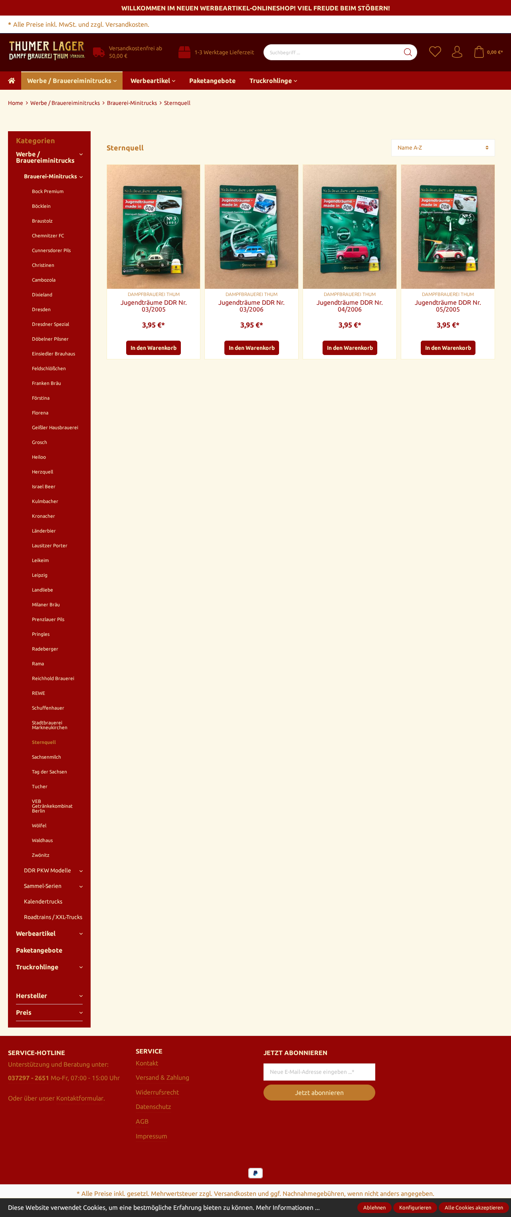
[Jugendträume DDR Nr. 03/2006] (251, 227)
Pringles (41, 634)
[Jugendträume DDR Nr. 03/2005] (153, 227)
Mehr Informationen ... (288, 1207)
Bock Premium (47, 191)
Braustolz (42, 220)
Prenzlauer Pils (48, 619)
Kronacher (43, 516)
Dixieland (42, 294)
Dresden (41, 309)
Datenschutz (153, 1106)
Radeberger (45, 648)
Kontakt (147, 1063)
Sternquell (44, 742)
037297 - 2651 (28, 1077)
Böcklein (41, 206)
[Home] (11, 80)
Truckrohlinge (37, 966)
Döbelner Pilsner (50, 338)
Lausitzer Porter (49, 545)
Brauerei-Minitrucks (50, 176)
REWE (38, 693)
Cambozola (43, 279)
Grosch (39, 442)
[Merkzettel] (440, 52)
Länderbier (44, 530)
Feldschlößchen (49, 368)
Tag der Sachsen (49, 771)
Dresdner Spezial (50, 324)
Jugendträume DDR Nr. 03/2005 (154, 306)
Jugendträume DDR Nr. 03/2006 (251, 306)
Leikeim (40, 560)
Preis (24, 1012)
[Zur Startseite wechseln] (46, 51)
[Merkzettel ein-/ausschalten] (190, 175)
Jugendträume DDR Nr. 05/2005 (448, 306)
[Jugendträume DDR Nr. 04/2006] (349, 227)
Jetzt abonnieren (319, 1092)
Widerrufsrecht (157, 1092)
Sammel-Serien (42, 886)
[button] (190, 193)
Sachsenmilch (46, 756)
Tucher (40, 786)
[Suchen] (408, 52)
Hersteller (31, 995)
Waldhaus (42, 840)
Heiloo (39, 457)
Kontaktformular (79, 1098)
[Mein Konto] (457, 52)
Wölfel (39, 825)
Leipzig (40, 575)
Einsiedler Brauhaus (53, 353)
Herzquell (42, 471)
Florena (40, 412)
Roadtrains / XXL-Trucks (53, 917)
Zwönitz (41, 855)
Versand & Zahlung (162, 1077)
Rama (38, 663)
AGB (142, 1121)
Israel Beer (43, 486)
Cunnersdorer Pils (51, 250)
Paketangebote (39, 950)
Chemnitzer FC (48, 235)
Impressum (151, 1136)
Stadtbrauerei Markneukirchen (49, 725)
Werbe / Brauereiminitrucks (45, 157)
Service (149, 1051)
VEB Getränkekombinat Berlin (52, 806)
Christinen (43, 265)
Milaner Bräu (46, 604)
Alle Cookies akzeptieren (474, 1207)
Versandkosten (235, 1193)
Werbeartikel (35, 933)
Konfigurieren (415, 1207)
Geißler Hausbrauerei (55, 427)
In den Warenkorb (153, 348)
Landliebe (42, 589)
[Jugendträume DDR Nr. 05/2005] (448, 227)
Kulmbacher (45, 501)
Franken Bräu (46, 383)
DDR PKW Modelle (47, 870)
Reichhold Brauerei (53, 678)
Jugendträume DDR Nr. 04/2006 (350, 306)
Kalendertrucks (43, 901)
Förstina (41, 397)
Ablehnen (374, 1207)
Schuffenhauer (48, 707)
